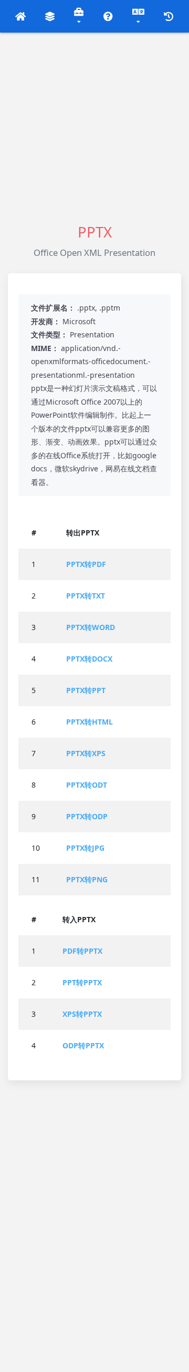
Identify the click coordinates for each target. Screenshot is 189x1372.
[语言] (138, 16)
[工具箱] (79, 16)
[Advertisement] (94, 127)
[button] (21, 16)
